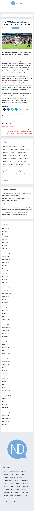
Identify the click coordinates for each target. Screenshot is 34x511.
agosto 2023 (5, 330)
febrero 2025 (5, 279)
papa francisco (7, 171)
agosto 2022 (5, 364)
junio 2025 (5, 268)
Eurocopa (10, 80)
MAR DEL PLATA (20, 164)
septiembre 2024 (6, 293)
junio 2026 (5, 234)
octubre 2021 (5, 393)
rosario (5, 174)
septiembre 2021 (6, 395)
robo (29, 171)
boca (11, 149)
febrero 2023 (5, 347)
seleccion (5, 177)
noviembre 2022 (6, 356)
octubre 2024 (5, 290)
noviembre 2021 (6, 390)
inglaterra (17, 115)
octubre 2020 (5, 415)
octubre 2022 (5, 359)
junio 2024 (5, 302)
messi (4, 167)
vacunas (5, 180)
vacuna (24, 177)
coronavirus (13, 155)
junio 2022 (5, 370)
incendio (21, 158)
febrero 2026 (5, 245)
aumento (5, 149)
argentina (22, 146)
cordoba (5, 155)
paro (14, 171)
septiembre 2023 (6, 327)
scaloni (24, 174)
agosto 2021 (5, 398)
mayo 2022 (5, 373)
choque (28, 149)
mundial (15, 167)
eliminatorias (13, 158)
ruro (23, 115)
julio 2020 (4, 424)
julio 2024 (4, 299)
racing (19, 171)
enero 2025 (5, 282)
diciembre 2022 (6, 353)
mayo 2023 (5, 339)
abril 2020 (4, 427)
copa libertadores (21, 152)
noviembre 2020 (6, 412)
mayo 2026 (5, 236)
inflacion (27, 158)
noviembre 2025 (6, 253)
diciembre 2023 (6, 319)
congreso (12, 152)
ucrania (18, 177)
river (24, 171)
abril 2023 (4, 341)
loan (25, 161)
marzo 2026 (5, 242)
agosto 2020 (5, 421)
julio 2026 (4, 231)
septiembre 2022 (6, 361)
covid (19, 155)
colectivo (5, 152)
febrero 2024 (5, 313)
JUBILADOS (12, 161)
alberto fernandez (13, 146)
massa (28, 164)
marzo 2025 (5, 276)
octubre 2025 (5, 256)
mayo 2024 (5, 305)
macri (4, 164)
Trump (12, 177)
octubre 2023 (5, 324)
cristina (25, 155)
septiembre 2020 (6, 418)
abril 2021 (4, 410)
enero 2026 (5, 248)
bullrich (22, 149)
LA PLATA (19, 161)
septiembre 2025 (6, 259)
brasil (16, 149)
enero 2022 (5, 384)
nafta (21, 167)
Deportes (8, 15)
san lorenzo (17, 174)
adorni (5, 146)
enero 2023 (5, 350)
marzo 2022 (5, 378)
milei (10, 167)
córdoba (5, 158)
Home (4, 15)
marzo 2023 (5, 344)
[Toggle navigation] (2, 9)
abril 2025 (4, 273)
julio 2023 (4, 333)
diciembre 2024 (6, 285)
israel (4, 161)
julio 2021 (4, 401)
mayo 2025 (5, 271)
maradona (11, 164)
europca (10, 115)
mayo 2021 (5, 407)
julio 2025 (4, 265)
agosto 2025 (5, 262)
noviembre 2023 (6, 322)
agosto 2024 (5, 296)
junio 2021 (5, 404)
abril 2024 (4, 307)
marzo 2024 (5, 310)
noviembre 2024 (6, 288)
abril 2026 (4, 239)
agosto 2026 (5, 228)
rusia (10, 174)
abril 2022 (4, 376)
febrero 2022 (5, 381)
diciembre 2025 (6, 251)
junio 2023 (5, 336)
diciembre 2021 (6, 387)
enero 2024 (5, 316)
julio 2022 (4, 367)
